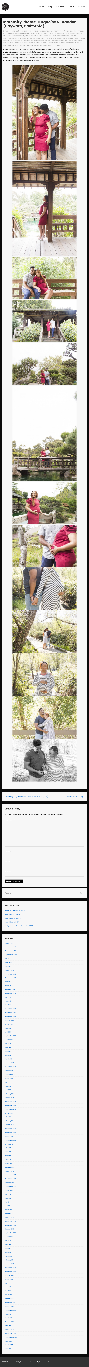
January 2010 (9, 1329)
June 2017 (8, 1086)
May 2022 (8, 982)
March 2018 (8, 1059)
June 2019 (8, 1028)
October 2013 (9, 1229)
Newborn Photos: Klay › (74, 796)
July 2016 (8, 1117)
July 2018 (8, 1044)
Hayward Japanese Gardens (68, 38)
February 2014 (9, 1214)
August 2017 (9, 1078)
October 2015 (9, 1136)
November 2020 (10, 1013)
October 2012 (9, 1275)
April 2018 (8, 1055)
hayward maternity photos (54, 40)
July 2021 (8, 997)
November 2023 (10, 951)
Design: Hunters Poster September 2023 (19, 926)
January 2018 (9, 1063)
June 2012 (8, 1287)
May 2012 (8, 1291)
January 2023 (9, 970)
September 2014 (10, 1187)
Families (41, 31)
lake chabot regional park (22, 43)
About (71, 7)
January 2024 (9, 943)
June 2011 (8, 1314)
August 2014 (9, 1190)
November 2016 (10, 1105)
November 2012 (10, 1271)
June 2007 (8, 1349)
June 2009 (8, 1341)
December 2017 (10, 1067)
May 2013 (8, 1248)
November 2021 (10, 993)
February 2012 (9, 1299)
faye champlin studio (36, 38)
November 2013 (10, 1225)
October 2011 (9, 1306)
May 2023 (8, 966)
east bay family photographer (58, 36)
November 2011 (10, 1302)
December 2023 (10, 947)
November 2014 (10, 1179)
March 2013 (8, 1256)
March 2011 (8, 1318)
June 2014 (8, 1198)
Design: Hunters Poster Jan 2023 (16, 910)
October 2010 (9, 1322)
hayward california (51, 38)
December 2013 (10, 1221)
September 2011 (10, 1310)
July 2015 (8, 1148)
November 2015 (10, 1132)
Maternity (47, 31)
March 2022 (9, 986)
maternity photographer (41, 43)
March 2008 (9, 1345)
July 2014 (8, 1194)
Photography (56, 31)
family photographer (21, 38)
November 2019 (10, 1017)
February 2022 (10, 989)
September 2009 (11, 1337)
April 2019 (8, 1032)
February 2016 (9, 1121)
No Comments (71, 31)
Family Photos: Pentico (12, 914)
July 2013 (8, 1241)
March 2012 (8, 1295)
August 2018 (9, 1040)
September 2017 (10, 1075)
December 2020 (10, 1009)
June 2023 (8, 962)
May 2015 (8, 1156)
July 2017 (8, 1082)
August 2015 (9, 1144)
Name (7, 852)
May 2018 (8, 1051)
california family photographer (18, 33)
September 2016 (10, 1109)
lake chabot (69, 40)
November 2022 (10, 978)
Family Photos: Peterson (13, 918)
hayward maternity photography (32, 40)
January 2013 (9, 1264)
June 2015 (8, 1152)
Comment (10, 820)
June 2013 (8, 1245)
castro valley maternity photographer (62, 33)
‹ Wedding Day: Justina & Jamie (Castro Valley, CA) (26, 796)
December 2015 (10, 1129)
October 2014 (9, 1183)
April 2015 (8, 1159)
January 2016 (9, 1125)
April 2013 (8, 1252)
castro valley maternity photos (36, 36)
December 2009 (10, 1333)
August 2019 (9, 1024)
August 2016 (9, 1113)
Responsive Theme (46, 1362)
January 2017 (9, 1098)
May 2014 (8, 1202)
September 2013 (10, 1233)
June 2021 (8, 1001)
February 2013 (9, 1260)
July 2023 (8, 959)
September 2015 (10, 1140)
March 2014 (9, 1210)
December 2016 (10, 1101)
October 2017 (9, 1071)
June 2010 (8, 1326)
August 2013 (9, 1237)
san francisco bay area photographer (22, 45)
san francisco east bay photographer (50, 45)
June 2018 (8, 1047)
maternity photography (58, 43)
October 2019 (9, 1020)
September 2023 (11, 955)
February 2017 (9, 1094)
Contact (81, 7)
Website (8, 871)
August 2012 (9, 1279)
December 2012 (10, 1268)
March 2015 (8, 1163)
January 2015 (9, 1171)
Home (41, 7)
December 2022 (10, 974)
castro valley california (38, 33)
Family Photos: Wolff (12, 922)
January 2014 (9, 1217)
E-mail (7, 861)
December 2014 (10, 1175)
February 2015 (9, 1167)
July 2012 (8, 1283)
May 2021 (8, 1005)
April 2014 (8, 1206)
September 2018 (10, 1036)
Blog (50, 7)
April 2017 (8, 1090)
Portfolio (60, 7)
